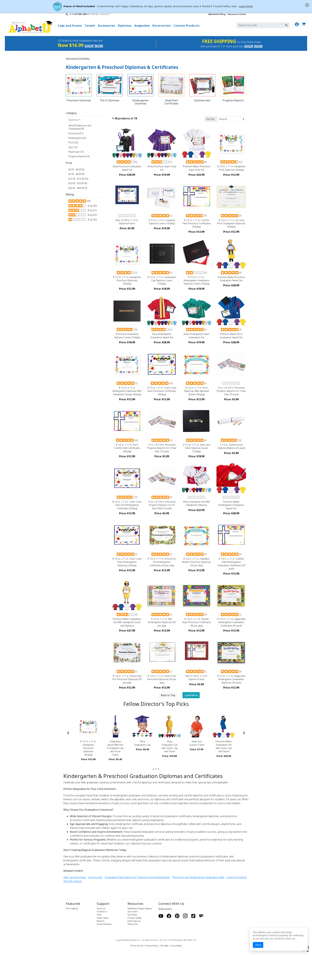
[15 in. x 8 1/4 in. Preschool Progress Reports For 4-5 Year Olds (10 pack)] (162, 478)
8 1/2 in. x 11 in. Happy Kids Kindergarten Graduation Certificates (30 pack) (231, 622)
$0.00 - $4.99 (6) (76, 169)
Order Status (103, 917)
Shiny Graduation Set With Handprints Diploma (196, 503)
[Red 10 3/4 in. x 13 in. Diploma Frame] (196, 652)
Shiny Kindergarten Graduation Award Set (161, 335)
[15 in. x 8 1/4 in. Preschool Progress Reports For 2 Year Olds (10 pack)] (231, 364)
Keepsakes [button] (142, 25)
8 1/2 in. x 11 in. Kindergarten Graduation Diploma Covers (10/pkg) (196, 280)
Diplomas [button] (125, 25)
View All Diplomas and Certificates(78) (79, 127)
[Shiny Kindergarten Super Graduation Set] (196, 310)
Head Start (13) (76, 151)
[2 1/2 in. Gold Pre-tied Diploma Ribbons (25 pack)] (231, 421)
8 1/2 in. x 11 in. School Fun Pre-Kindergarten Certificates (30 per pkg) (162, 562)
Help (99, 914)
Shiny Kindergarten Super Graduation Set (196, 335)
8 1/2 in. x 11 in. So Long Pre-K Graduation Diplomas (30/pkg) (231, 223)
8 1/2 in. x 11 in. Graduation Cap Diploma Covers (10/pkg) (162, 280)
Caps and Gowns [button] (70, 25)
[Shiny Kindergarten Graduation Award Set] (162, 310)
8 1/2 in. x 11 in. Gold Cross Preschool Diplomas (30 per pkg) (161, 679)
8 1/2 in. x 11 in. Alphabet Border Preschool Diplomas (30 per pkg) (196, 562)
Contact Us (102, 911)
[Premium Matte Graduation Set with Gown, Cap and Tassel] (224, 726)
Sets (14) (72, 147)
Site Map (164, 945)
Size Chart (132, 911)
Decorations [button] (161, 25)
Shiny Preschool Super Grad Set (161, 168)
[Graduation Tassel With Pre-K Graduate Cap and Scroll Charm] (115, 726)
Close (258, 944)
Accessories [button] (106, 25)
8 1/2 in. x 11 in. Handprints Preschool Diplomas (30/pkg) (127, 280)
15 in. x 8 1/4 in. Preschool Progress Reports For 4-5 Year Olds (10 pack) (162, 505)
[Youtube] (160, 916)
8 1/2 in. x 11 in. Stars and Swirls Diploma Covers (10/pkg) (196, 448)
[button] (68, 733)
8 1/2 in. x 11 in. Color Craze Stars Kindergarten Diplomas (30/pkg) (127, 562)
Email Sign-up (134, 920)
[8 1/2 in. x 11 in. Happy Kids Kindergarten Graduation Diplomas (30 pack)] (231, 652)
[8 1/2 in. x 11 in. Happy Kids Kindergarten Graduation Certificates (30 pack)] (231, 595)
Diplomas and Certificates (78, 58)
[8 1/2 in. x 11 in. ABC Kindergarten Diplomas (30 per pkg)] (162, 595)
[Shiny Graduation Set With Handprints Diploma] (196, 478)
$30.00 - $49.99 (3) (77, 188)
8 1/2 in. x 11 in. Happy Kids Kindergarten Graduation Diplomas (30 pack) (231, 679)
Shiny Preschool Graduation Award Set (127, 168)
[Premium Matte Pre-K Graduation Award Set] (231, 310)
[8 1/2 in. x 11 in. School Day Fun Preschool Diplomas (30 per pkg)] (127, 652)
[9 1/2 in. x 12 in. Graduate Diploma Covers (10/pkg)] (162, 196)
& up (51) (91, 210)
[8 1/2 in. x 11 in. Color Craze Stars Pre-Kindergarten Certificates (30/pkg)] (127, 478)
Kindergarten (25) (77, 137)
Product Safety (135, 917)
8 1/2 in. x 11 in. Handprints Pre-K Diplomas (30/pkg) (231, 168)
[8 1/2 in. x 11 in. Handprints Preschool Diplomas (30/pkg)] (127, 253)
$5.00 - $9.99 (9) (76, 174)
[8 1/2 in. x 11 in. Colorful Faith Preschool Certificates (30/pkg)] (196, 196)
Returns (100, 920)
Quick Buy (132, 914)
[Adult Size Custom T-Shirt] (197, 726)
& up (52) (91, 214)
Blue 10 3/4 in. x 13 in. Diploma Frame (127, 222)
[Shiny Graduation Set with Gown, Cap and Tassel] (169, 726)
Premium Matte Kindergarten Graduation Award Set (231, 505)
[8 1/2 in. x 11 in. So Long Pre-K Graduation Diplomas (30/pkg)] (231, 196)
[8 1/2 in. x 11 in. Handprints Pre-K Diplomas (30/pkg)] (231, 143)
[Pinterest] (177, 916)
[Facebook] (169, 916)
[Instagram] (185, 916)
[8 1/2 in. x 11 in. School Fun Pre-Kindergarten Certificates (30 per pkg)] (162, 535)
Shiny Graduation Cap (142, 743)
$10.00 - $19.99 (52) (78, 178)
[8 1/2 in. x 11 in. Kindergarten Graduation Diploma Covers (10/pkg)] (196, 253)
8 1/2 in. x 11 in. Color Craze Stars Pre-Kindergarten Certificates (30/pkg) (127, 505)
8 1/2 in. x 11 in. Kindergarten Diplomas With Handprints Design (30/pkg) (127, 391)
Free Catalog (72, 908)
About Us (101, 908)
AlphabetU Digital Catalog (139, 908)
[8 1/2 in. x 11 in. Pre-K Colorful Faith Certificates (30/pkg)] (127, 421)
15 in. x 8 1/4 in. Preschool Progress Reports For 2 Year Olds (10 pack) (231, 391)
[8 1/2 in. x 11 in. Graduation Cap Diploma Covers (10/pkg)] (162, 253)
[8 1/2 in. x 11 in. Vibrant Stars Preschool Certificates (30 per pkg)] (196, 595)
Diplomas (74, 119)
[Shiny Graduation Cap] (142, 726)
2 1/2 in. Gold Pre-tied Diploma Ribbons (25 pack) (231, 446)
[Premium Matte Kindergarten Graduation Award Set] (231, 478)
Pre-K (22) (73, 142)
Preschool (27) (75, 133)
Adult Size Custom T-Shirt (196, 743)
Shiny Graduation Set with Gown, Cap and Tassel (170, 746)
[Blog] (201, 916)
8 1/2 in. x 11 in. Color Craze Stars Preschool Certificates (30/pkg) (161, 391)
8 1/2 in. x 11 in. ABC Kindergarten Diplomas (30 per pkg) (162, 622)
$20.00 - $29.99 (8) (77, 183)
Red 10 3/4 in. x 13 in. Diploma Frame (196, 677)
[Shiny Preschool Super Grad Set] (162, 143)
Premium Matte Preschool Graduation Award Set (231, 279)
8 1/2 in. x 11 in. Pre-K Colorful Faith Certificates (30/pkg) (127, 448)
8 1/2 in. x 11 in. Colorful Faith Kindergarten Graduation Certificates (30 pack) (231, 563)
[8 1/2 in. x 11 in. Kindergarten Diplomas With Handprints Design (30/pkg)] (127, 364)
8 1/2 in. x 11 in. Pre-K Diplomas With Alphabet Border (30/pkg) (196, 391)
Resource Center (237, 14)
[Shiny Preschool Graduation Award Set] (127, 143)
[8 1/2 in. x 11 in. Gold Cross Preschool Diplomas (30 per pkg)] (162, 652)
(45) (88, 200)
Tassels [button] (89, 25)
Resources (133, 924)
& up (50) (91, 205)
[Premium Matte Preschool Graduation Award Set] (231, 253)
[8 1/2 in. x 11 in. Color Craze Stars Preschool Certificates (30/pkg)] (162, 364)
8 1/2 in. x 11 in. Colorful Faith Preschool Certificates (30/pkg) (196, 223)
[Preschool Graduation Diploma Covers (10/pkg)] (127, 310)
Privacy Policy (151, 945)
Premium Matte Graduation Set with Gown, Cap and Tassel (224, 746)
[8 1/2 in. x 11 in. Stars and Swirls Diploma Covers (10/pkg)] (196, 421)
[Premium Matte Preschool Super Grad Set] (196, 143)
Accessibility (176, 945)
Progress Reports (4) (78, 156)
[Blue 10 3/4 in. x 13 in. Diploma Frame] (127, 196)
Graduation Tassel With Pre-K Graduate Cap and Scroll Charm (115, 748)
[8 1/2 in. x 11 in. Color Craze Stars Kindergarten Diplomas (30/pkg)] (127, 535)
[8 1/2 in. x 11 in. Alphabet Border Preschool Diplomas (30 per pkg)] (196, 535)
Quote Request (104, 924)
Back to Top (168, 695)
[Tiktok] (193, 916)
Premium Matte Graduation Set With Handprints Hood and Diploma (127, 622)
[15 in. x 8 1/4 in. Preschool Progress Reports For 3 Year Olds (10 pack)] (162, 421)
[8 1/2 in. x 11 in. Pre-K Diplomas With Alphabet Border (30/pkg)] (196, 364)
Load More (191, 695)
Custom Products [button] (187, 25)
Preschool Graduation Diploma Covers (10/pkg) (127, 335)
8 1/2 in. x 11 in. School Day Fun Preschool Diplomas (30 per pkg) (127, 679)
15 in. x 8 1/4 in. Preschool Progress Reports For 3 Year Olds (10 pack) (161, 448)
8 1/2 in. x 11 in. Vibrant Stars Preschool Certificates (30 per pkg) (196, 622)
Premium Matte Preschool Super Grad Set (196, 168)
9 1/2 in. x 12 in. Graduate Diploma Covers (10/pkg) (162, 222)
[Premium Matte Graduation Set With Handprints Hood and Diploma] (127, 595)
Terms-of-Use (136, 945)
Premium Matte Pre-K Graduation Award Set (231, 335)
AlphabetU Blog (216, 14)
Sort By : (210, 118)
